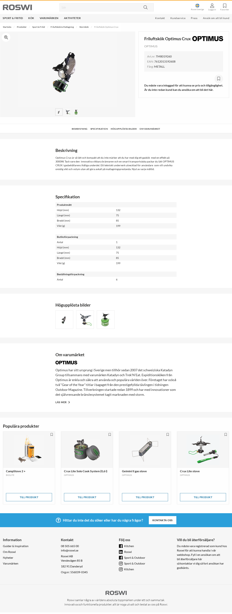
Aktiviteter (72, 18)
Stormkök (84, 27)
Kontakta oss (162, 520)
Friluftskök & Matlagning (62, 27)
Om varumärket (150, 128)
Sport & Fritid (13, 18)
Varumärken (49, 18)
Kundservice (178, 18)
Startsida (7, 27)
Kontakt (160, 18)
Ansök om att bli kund (216, 18)
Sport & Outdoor (134, 557)
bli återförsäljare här (189, 559)
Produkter (22, 27)
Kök (31, 18)
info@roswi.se (69, 550)
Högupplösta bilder (124, 128)
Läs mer (61, 402)
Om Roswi (9, 551)
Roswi (128, 551)
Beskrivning (80, 128)
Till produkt (29, 497)
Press (194, 18)
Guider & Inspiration (15, 546)
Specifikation (99, 128)
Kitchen (129, 546)
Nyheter (8, 557)
